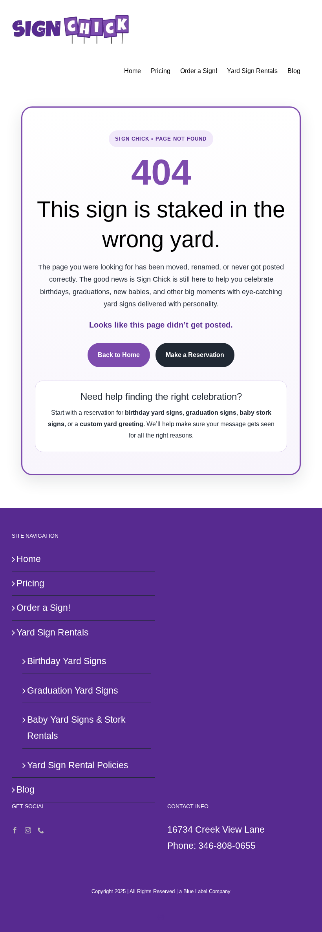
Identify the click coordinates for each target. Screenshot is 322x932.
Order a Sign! (43, 607)
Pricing (30, 583)
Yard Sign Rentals (52, 632)
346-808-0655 (227, 845)
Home (28, 559)
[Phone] (41, 830)
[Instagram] (28, 830)
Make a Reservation (195, 355)
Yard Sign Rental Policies (77, 765)
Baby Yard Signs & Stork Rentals (76, 727)
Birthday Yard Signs (66, 661)
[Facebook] (15, 830)
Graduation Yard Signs (72, 690)
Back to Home (119, 355)
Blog (25, 789)
